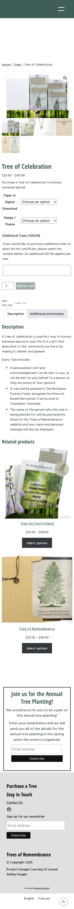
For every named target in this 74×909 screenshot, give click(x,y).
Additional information (47, 313)
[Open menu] (61, 9)
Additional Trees (21, 235)
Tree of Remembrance (37, 628)
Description (16, 313)
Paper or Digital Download (9, 202)
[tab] (16, 313)
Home (6, 64)
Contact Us (15, 802)
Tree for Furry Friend (37, 523)
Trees (17, 64)
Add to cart (25, 286)
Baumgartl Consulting (42, 888)
